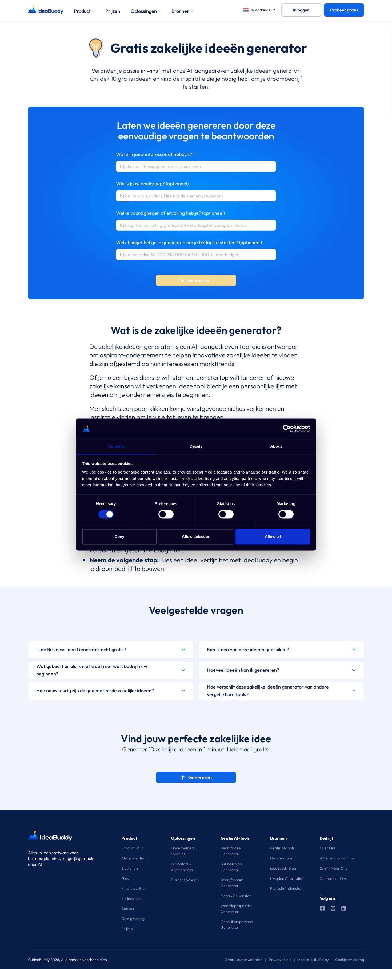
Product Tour (132, 848)
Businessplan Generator (231, 867)
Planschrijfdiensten (286, 888)
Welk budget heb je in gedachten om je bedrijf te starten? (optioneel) (189, 242)
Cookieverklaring (349, 959)
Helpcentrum (281, 858)
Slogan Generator (236, 895)
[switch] (166, 514)
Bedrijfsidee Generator (231, 851)
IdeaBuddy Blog (283, 868)
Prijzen (112, 11)
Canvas (127, 908)
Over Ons (328, 848)
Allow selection (196, 536)
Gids (125, 878)
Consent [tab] (116, 446)
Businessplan (132, 898)
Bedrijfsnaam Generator (232, 882)
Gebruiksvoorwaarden (243, 959)
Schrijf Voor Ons (333, 868)
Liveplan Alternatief (287, 878)
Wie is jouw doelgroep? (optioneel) (152, 184)
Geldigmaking (133, 918)
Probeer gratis (344, 10)
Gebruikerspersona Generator (237, 924)
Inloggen (301, 10)
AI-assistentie (132, 858)
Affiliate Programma (337, 858)
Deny (119, 536)
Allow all (273, 536)
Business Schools (185, 879)
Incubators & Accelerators (182, 867)
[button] (110, 649)
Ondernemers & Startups (184, 851)
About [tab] (276, 446)
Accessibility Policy (313, 959)
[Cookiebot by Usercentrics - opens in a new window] (286, 429)
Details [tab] (196, 446)
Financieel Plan (134, 888)
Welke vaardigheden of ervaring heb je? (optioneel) (170, 213)
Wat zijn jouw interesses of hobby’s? (155, 154)
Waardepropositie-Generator (237, 908)
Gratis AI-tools (282, 848)
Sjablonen (129, 868)
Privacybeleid (280, 959)
